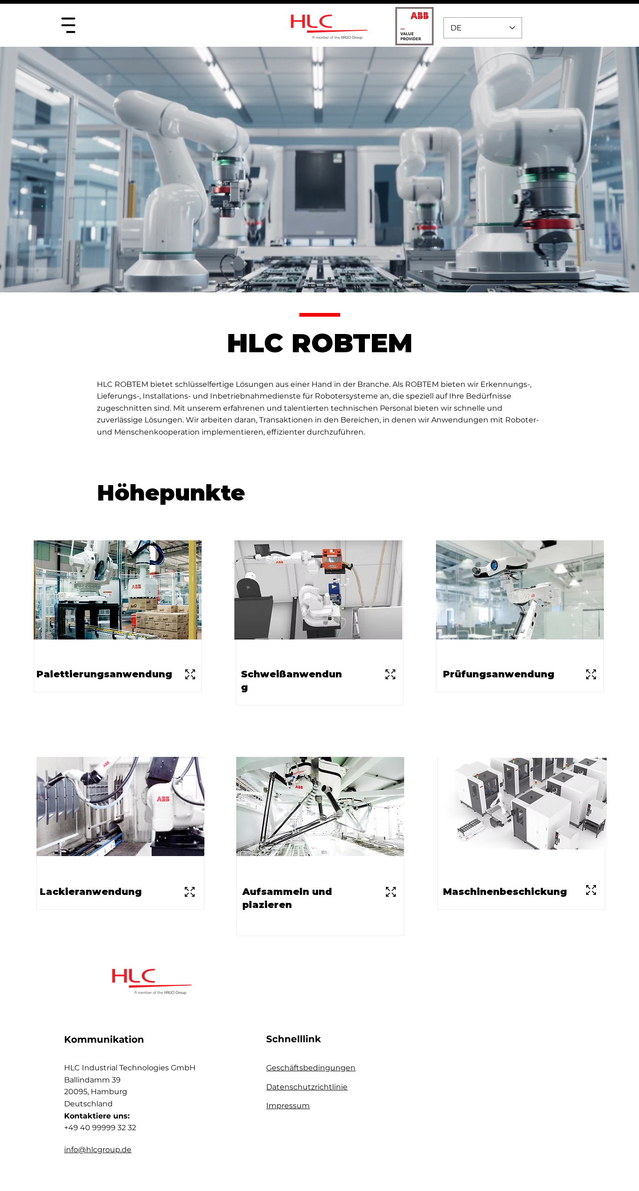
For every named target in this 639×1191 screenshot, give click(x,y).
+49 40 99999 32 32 (100, 1127)
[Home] (68, 25)
